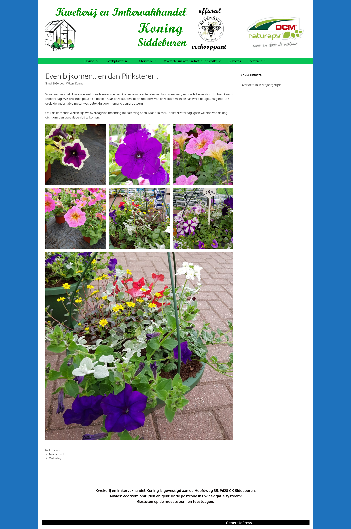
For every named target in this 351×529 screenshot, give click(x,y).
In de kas (54, 450)
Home (89, 61)
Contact (255, 61)
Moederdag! (56, 454)
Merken (145, 61)
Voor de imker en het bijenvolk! (190, 61)
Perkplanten (116, 61)
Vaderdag (55, 458)
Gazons (235, 61)
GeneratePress (239, 522)
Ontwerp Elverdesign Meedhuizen (175, 512)
